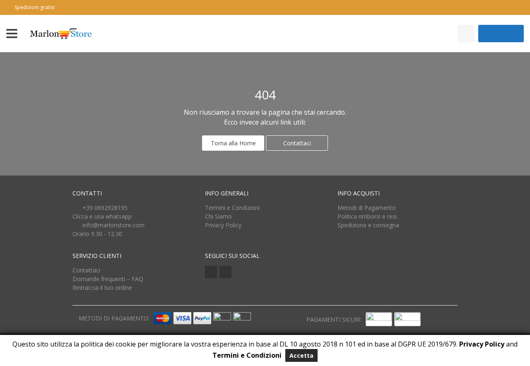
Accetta (301, 355)
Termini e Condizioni (232, 208)
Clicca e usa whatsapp (102, 216)
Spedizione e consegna (368, 225)
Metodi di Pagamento (366, 208)
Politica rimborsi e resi (367, 216)
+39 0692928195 (105, 208)
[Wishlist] (466, 33)
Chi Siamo (218, 216)
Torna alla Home (233, 143)
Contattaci (297, 143)
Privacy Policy (223, 225)
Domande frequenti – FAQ (107, 279)
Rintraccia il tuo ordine (102, 287)
